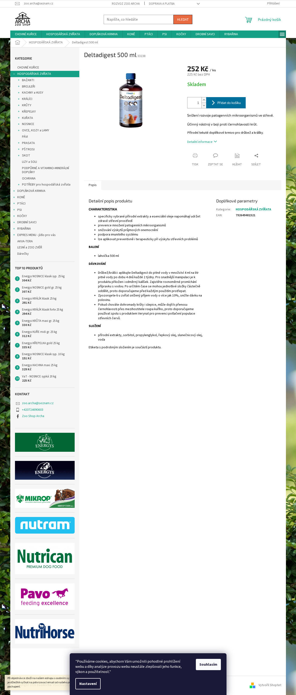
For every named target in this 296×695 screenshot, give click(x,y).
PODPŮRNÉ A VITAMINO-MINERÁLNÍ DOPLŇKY (45, 170)
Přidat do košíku (229, 103)
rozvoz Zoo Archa (126, 4)
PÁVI (25, 136)
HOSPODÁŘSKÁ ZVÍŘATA (34, 74)
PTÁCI (21, 203)
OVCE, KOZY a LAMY (35, 130)
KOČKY (22, 216)
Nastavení (88, 683)
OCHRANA (29, 178)
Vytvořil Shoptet (270, 685)
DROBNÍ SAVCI (27, 222)
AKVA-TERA (25, 241)
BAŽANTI (28, 80)
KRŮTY (26, 105)
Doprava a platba (162, 4)
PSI (19, 210)
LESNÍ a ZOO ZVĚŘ (29, 247)
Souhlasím (208, 664)
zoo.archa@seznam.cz (38, 403)
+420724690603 (32, 409)
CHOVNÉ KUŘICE (28, 67)
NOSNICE (28, 124)
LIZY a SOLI (29, 162)
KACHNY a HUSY (32, 92)
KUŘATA (27, 118)
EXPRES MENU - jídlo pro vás (36, 235)
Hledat (183, 19)
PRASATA (28, 143)
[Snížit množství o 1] (203, 105)
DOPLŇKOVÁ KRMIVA (31, 191)
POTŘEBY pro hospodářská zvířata (46, 184)
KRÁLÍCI (27, 99)
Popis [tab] (93, 185)
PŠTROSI (28, 149)
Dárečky (23, 253)
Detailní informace (199, 142)
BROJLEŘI (28, 86)
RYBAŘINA (24, 228)
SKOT (26, 155)
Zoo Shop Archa (33, 416)
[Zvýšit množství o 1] (203, 100)
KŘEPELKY (29, 111)
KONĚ (21, 197)
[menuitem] (25, 34)
